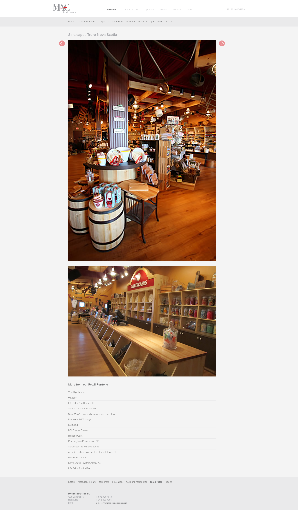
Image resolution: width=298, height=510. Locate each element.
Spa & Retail (156, 21)
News (189, 9)
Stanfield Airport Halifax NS (82, 408)
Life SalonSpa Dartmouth (81, 403)
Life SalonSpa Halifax (79, 468)
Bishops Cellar (75, 435)
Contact (177, 9)
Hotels (71, 21)
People (150, 9)
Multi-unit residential (136, 21)
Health (168, 21)
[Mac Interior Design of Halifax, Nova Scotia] (64, 11)
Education (117, 21)
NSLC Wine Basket (78, 430)
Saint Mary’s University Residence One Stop (91, 414)
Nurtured (73, 424)
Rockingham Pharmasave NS (83, 441)
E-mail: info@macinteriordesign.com (111, 503)
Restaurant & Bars (87, 21)
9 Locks (72, 397)
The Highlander (76, 392)
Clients (163, 9)
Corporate (104, 21)
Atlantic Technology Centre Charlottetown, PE (92, 452)
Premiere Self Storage (79, 419)
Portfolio (111, 9)
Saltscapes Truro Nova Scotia (83, 446)
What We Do (131, 9)
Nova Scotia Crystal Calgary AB (84, 463)
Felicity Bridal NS (77, 457)
